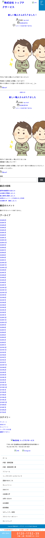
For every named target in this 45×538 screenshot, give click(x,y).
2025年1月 (3, 260)
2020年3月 (3, 377)
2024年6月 (3, 275)
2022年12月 (3, 317)
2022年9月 (3, 325)
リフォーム (6, 471)
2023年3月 (3, 310)
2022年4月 (3, 337)
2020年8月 (3, 367)
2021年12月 (3, 347)
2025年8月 (3, 247)
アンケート (3, 422)
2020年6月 (3, 370)
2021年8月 (3, 355)
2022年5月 (3, 335)
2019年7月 (3, 390)
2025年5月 (3, 255)
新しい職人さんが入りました (22, 97)
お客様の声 (6, 494)
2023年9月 (3, 295)
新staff (4, 87)
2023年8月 (3, 297)
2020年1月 (3, 382)
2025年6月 (3, 252)
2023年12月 (3, 287)
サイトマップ (7, 521)
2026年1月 (3, 237)
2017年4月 (3, 412)
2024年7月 (3, 272)
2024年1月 (3, 285)
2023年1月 (3, 315)
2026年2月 (3, 235)
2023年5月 (3, 305)
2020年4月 (3, 375)
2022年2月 (3, 342)
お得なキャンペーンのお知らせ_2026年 (12, 198)
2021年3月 (3, 360)
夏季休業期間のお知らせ (7, 191)
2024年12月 (3, 262)
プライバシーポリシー (10, 516)
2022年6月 (3, 332)
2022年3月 (3, 340)
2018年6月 (3, 410)
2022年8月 (3, 327)
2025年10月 (3, 242)
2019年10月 (3, 387)
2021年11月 (3, 350)
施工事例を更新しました (7, 196)
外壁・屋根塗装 (8, 462)
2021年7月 (3, 357)
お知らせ (22, 92)
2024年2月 (3, 282)
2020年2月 (3, 380)
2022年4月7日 (24, 23)
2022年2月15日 (24, 105)
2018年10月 (3, 402)
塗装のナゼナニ (5, 432)
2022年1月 (3, 345)
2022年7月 (3, 330)
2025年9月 (3, 245)
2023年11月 (3, 290)
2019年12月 (3, 385)
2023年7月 (3, 300)
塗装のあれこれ (8, 480)
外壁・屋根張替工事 (9, 467)
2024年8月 (3, 270)
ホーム (5, 458)
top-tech (26, 20)
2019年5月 (3, 395)
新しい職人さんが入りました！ (22, 14)
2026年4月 (3, 230)
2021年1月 (3, 362)
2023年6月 (3, 302)
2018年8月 (3, 405)
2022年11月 (3, 320)
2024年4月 (3, 280)
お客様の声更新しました (7, 193)
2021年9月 (3, 352)
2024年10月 (3, 267)
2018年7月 (3, 407)
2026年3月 (3, 232)
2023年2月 (3, 312)
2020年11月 (3, 365)
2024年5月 (3, 277)
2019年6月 (3, 392)
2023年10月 (3, 292)
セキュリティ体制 (9, 512)
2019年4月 (3, 397)
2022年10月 (3, 322)
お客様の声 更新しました (8, 201)
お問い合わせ (7, 498)
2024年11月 (3, 265)
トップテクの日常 (5, 429)
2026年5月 (3, 227)
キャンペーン (4, 427)
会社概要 (6, 503)
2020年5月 (3, 372)
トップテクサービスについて (12, 476)
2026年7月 (3, 222)
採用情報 (6, 507)
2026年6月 (3, 225)
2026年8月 (3, 220)
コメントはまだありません (23, 26)
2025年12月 (3, 240)
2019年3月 (3, 400)
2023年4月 (3, 307)
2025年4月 (3, 257)
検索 (1, 176)
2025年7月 (3, 250)
